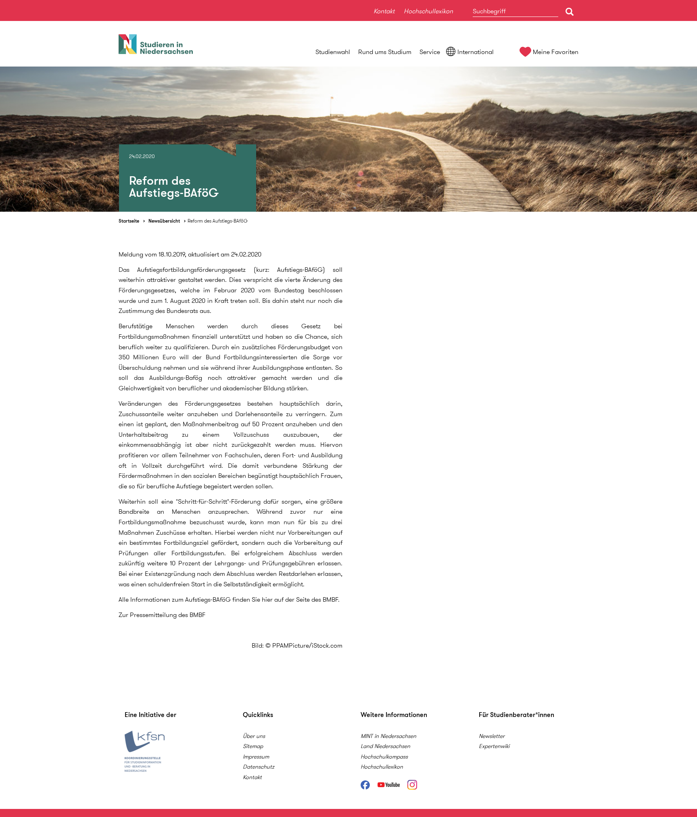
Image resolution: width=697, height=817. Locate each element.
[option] (348, 139)
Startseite (129, 220)
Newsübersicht (164, 220)
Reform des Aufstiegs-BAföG (218, 220)
